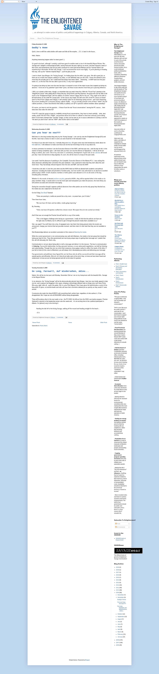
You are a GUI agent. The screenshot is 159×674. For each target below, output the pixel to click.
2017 (117, 572)
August (120, 619)
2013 (117, 582)
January (120, 637)
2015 (117, 577)
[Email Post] (66, 124)
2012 (117, 585)
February (120, 634)
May (119, 626)
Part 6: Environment (119, 282)
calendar (98, 152)
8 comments (56, 262)
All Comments (121, 527)
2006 (117, 645)
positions (56, 178)
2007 (117, 642)
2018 (117, 570)
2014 (117, 580)
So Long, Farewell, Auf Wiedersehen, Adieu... (60, 271)
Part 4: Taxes (119, 275)
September (121, 616)
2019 (117, 567)
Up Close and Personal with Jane (119, 225)
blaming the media (80, 232)
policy (63, 178)
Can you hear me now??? (46, 133)
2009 (117, 592)
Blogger (87, 660)
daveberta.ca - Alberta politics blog (119, 202)
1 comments (60, 317)
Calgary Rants (119, 246)
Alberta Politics (119, 189)
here (69, 143)
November (121, 597)
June (119, 624)
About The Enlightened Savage (48, 38)
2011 (117, 587)
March (120, 632)
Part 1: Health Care (121, 264)
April (119, 629)
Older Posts (103, 322)
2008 (117, 640)
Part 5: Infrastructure (119, 278)
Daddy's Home (39, 47)
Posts (118, 524)
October (120, 614)
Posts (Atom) (43, 325)
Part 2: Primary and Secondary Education (121, 268)
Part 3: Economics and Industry (121, 272)
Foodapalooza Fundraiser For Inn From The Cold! (119, 250)
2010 (117, 590)
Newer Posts (36, 322)
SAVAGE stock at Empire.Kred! (121, 539)
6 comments (60, 124)
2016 (117, 575)
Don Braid (44, 193)
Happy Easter (118, 218)
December (121, 595)
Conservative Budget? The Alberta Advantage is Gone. (120, 240)
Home (32, 38)
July (119, 621)
